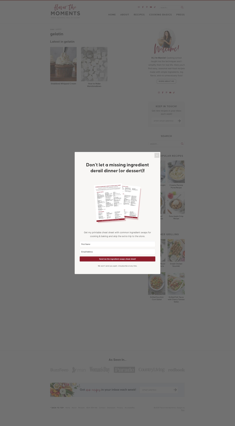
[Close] (156, 155)
